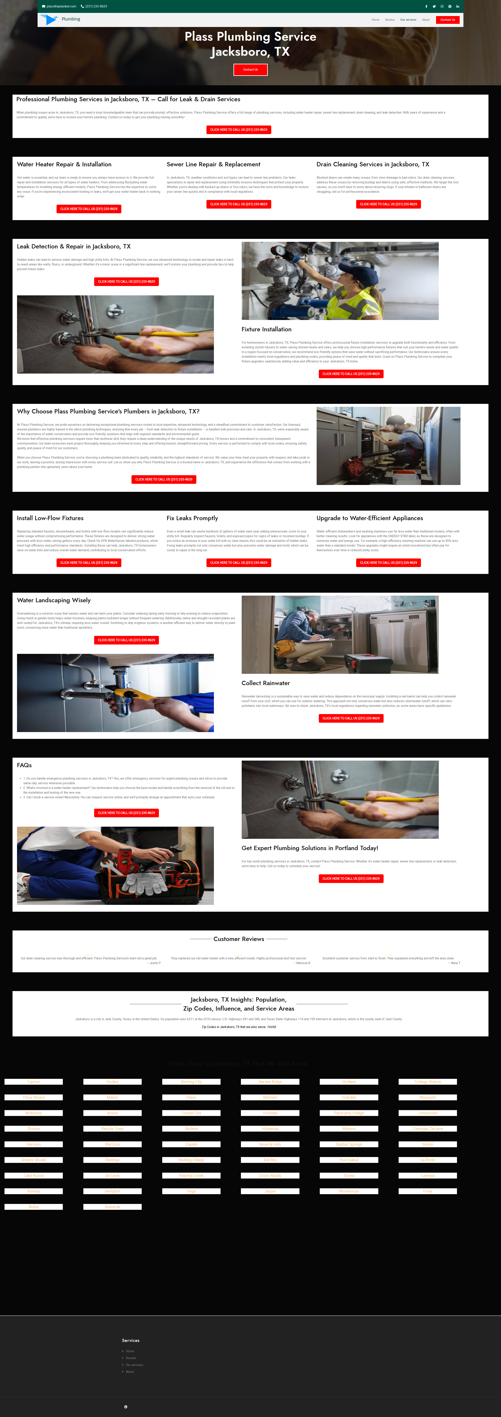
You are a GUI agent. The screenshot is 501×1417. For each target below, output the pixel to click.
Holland (349, 1081)
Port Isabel (349, 1160)
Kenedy (33, 1191)
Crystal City (191, 1113)
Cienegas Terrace (428, 1128)
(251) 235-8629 (96, 6)
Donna (349, 1175)
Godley (112, 1081)
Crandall (349, 1097)
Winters (349, 1128)
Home (375, 20)
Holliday (270, 1113)
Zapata (191, 1144)
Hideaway (270, 1128)
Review (390, 20)
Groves (34, 1128)
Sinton (427, 1144)
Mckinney (33, 1113)
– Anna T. (454, 963)
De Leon (112, 1175)
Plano (191, 1097)
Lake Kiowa (34, 1175)
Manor (112, 1097)
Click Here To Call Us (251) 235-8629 (238, 130)
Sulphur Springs (349, 1144)
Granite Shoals (33, 1160)
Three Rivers (34, 1097)
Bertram (270, 1097)
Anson (112, 1113)
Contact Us (448, 20)
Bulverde (112, 1207)
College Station (427, 1081)
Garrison (33, 1144)
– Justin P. (154, 963)
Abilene (191, 1128)
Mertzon (112, 1144)
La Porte (427, 1160)
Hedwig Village (191, 1160)
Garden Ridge (270, 1081)
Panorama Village (349, 1113)
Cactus (34, 1081)
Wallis (34, 1207)
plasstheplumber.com (61, 6)
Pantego (112, 1160)
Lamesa (428, 1175)
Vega (191, 1191)
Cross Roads (270, 1175)
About (426, 20)
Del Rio (270, 1160)
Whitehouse (349, 1191)
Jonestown (428, 1113)
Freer (428, 1191)
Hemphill (112, 1191)
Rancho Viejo (112, 1128)
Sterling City (191, 1081)
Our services (408, 20)
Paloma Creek (191, 1175)
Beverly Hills (270, 1144)
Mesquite (428, 1097)
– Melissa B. (302, 963)
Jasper (270, 1191)
